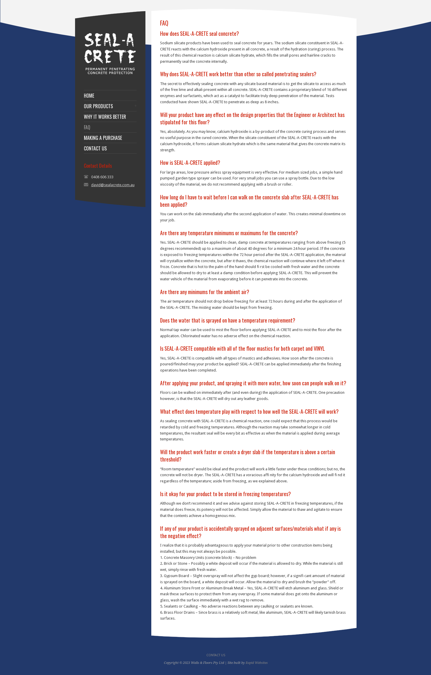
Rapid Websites (257, 663)
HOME (89, 95)
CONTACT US (95, 148)
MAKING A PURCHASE (103, 137)
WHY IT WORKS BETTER (105, 116)
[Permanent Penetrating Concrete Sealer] (110, 75)
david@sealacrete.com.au (113, 185)
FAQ (87, 127)
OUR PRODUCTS (98, 106)
